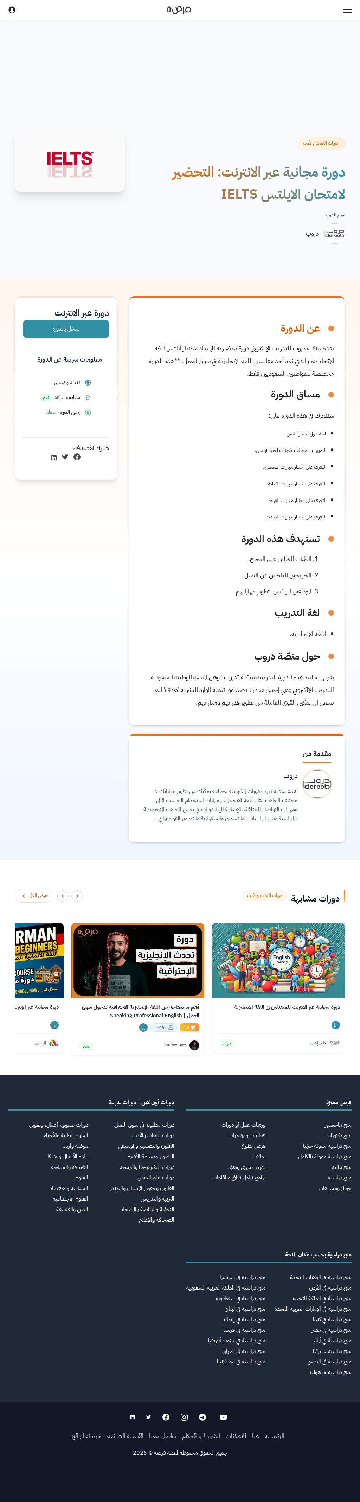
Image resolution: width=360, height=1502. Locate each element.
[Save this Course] (336, 1025)
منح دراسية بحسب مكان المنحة (318, 1254)
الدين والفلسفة (72, 1209)
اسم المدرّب (335, 214)
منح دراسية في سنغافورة (240, 1298)
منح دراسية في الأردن (330, 1288)
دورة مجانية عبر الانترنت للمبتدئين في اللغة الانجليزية (287, 1007)
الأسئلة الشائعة (125, 1435)
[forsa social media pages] (223, 1417)
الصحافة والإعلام (156, 1220)
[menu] (347, 10)
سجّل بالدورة (65, 329)
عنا (255, 1435)
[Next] (63, 896)
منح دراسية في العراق (243, 1351)
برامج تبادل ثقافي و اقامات (238, 1177)
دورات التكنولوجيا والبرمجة (147, 1167)
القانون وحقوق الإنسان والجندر (142, 1188)
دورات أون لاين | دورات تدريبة (141, 1102)
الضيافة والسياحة (69, 1167)
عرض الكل (38, 895)
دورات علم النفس (155, 1177)
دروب (312, 233)
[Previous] (77, 896)
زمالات (258, 1156)
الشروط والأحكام (201, 1435)
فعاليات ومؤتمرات (247, 1135)
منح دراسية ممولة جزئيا (327, 1146)
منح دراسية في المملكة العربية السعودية (225, 1288)
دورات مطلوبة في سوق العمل (144, 1125)
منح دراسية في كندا (332, 1319)
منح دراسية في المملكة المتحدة (322, 1298)
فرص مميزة (339, 1102)
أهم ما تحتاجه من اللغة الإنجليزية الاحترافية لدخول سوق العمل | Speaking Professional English (140, 1011)
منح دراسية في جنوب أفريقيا (236, 1340)
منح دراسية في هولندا (329, 1372)
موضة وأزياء (75, 1146)
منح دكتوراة (340, 1135)
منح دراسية (340, 1177)
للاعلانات (236, 1435)
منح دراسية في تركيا (332, 1351)
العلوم (81, 1177)
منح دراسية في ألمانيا (332, 1340)
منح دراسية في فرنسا (244, 1330)
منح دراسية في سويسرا (242, 1277)
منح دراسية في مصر (332, 1330)
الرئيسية (274, 1435)
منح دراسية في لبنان (245, 1309)
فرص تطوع (253, 1146)
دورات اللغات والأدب (153, 1135)
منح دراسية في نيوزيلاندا (241, 1361)
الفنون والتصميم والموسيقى (146, 1146)
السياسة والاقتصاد (69, 1188)
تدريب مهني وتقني (246, 1167)
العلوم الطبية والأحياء (66, 1135)
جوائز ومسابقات (335, 1188)
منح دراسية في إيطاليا (243, 1319)
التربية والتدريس (157, 1199)
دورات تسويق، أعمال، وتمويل (58, 1125)
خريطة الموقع (87, 1435)
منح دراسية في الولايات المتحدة (321, 1277)
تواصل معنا (162, 1435)
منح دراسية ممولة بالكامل (325, 1156)
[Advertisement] (180, 1486)
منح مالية (342, 1167)
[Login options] (12, 10)
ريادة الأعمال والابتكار (67, 1156)
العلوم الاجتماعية (70, 1199)
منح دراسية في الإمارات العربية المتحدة (313, 1309)
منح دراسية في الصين (330, 1361)
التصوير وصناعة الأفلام (150, 1156)
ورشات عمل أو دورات (243, 1125)
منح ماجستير (338, 1125)
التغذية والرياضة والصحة (148, 1209)
